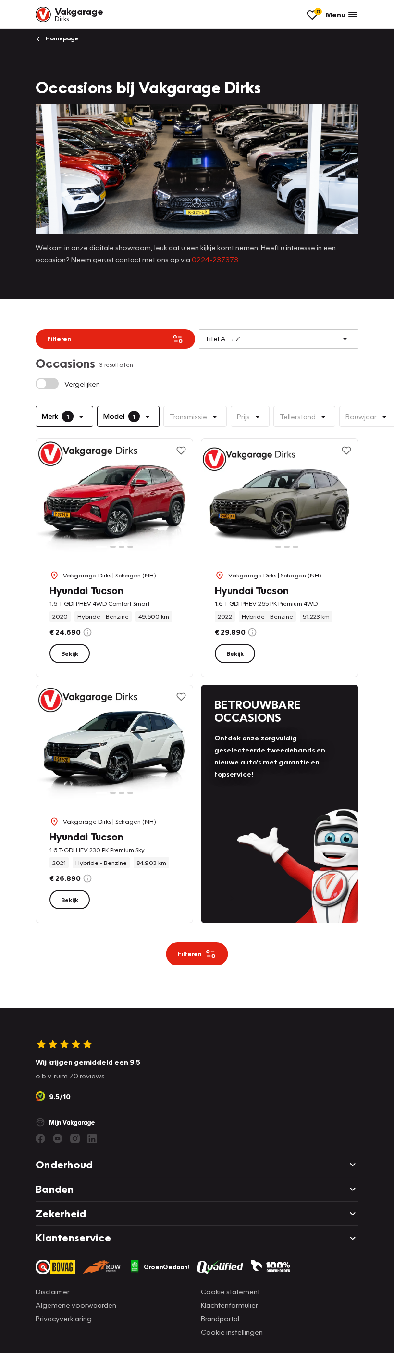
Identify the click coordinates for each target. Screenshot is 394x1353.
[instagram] (75, 1138)
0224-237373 (215, 259)
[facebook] (40, 1138)
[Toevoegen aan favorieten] (181, 450)
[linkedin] (92, 1138)
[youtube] (57, 1138)
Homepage (61, 38)
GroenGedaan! (166, 1267)
